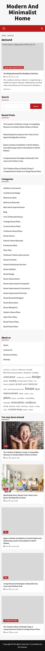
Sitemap (6, 359)
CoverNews (35, 644)
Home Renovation (10, 303)
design (36, 377)
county (28, 377)
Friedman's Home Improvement (16, 255)
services (12, 406)
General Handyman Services (14, 264)
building (35, 373)
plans (6, 397)
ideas (37, 389)
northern (26, 393)
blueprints (27, 373)
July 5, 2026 (14, 501)
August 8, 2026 (15, 458)
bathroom (14, 370)
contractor (9, 376)
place (31, 393)
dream (5, 381)
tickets (5, 409)
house (29, 388)
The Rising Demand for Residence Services (20, 73)
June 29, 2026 (15, 546)
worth (30, 410)
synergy (37, 406)
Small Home (24, 406)
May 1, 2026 (14, 632)
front (35, 381)
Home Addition (9, 269)
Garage (5, 384)
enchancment (23, 381)
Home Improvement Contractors (16, 288)
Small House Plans (10, 326)
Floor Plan (7, 250)
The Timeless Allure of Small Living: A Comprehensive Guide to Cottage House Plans (22, 169)
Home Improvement (11, 279)
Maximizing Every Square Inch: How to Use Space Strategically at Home (20, 135)
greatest (12, 384)
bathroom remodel (25, 370)
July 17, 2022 (15, 77)
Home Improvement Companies (16, 283)
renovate (6, 403)
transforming (15, 409)
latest (21, 393)
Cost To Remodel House (13, 217)
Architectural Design (11, 193)
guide (25, 384)
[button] (4, 28)
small (18, 406)
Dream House (9, 236)
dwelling (13, 380)
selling (5, 406)
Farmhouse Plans (10, 245)
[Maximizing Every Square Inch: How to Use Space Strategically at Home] (23, 478)
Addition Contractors (12, 188)
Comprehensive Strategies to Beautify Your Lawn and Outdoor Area (21, 159)
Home (5, 345)
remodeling (30, 398)
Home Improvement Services (13, 67)
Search (5, 97)
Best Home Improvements (14, 207)
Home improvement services (16, 389)
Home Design (8, 274)
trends (25, 410)
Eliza (6, 77)
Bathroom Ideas (10, 198)
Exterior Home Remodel (13, 241)
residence (30, 402)
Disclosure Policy (10, 355)
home (5, 389)
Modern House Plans (11, 312)
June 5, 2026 (14, 589)
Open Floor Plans (10, 317)
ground (19, 384)
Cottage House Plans (11, 221)
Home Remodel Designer (13, 298)
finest (31, 381)
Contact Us (7, 350)
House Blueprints (10, 307)
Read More (6, 89)
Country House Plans (12, 226)
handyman (32, 384)
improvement (10, 393)
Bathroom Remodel (11, 202)
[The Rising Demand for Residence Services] (23, 57)
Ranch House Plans (11, 322)
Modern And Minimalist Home (22, 12)
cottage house (20, 377)
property (13, 398)
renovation (17, 402)
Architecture (7, 370)
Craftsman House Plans (12, 231)
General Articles (10, 260)
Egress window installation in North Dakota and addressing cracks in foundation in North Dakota (21, 148)
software (31, 406)
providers (21, 398)
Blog (5, 212)
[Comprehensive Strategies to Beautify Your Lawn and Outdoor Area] (23, 567)
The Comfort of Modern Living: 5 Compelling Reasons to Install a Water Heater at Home (21, 125)
